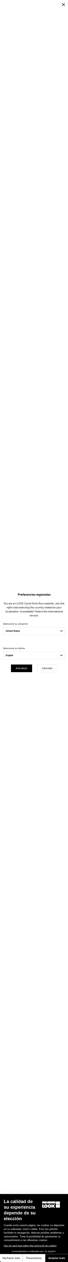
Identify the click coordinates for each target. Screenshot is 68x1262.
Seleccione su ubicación (15, 624)
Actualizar (21, 668)
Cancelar (47, 668)
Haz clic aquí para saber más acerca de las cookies (30, 1245)
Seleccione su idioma (14, 648)
